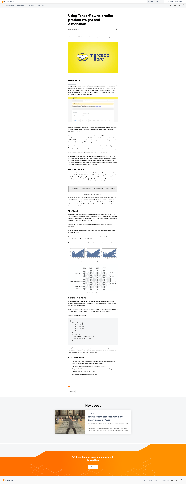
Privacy (150, 480)
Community (45, 5)
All (2, 5)
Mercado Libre (72, 84)
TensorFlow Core (10, 5)
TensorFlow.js (20, 5)
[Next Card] (93, 422)
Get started (93, 467)
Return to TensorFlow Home (176, 1)
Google (145, 480)
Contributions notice (164, 480)
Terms (156, 480)
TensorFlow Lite (31, 5)
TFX (39, 5)
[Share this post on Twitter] (116, 29)
